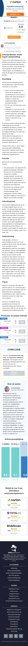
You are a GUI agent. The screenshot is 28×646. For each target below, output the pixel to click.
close (25, 2)
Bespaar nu (14, 14)
